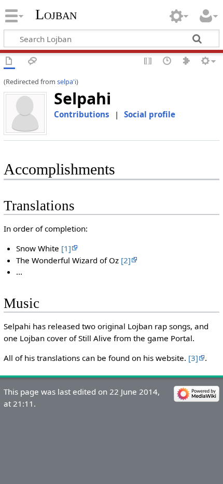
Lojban (56, 14)
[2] (126, 260)
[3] (193, 358)
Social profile (149, 114)
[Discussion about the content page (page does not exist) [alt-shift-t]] (32, 62)
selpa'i (66, 81)
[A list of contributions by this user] (186, 62)
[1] (66, 248)
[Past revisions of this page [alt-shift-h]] (167, 62)
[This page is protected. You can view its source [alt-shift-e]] (148, 62)
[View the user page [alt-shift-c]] (9, 62)
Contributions (81, 114)
